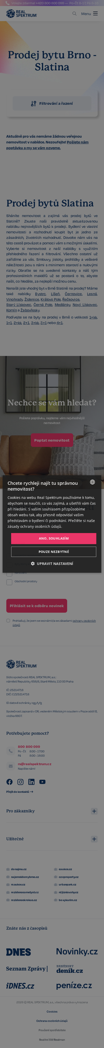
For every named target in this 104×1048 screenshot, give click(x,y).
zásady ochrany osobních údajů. (35, 526)
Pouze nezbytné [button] (54, 551)
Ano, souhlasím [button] (54, 538)
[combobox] (92, 482)
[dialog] (52, 524)
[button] (52, 563)
